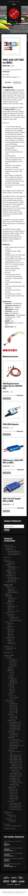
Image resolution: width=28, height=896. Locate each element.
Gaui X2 (12, 706)
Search (7, 529)
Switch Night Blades (12, 578)
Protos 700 (12, 736)
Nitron (11, 695)
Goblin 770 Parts (14, 761)
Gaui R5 (12, 705)
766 (11, 686)
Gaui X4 (12, 663)
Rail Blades (8, 564)
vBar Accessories (11, 611)
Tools (5, 824)
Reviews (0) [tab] (17, 82)
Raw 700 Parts (13, 781)
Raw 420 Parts (13, 776)
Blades (5, 560)
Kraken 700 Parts (14, 775)
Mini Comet (14, 772)
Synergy (9, 684)
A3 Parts (12, 716)
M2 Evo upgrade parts (15, 745)
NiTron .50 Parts (13, 803)
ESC (7, 595)
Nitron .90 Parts (13, 804)
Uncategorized (7, 828)
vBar (9, 609)
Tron (9, 694)
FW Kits (7, 649)
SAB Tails (10, 574)
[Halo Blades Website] (14, 877)
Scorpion (10, 600)
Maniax (9, 589)
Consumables (9, 546)
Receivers (8, 622)
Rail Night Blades (12, 567)
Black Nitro (14, 764)
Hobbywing (10, 598)
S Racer (11, 816)
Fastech (9, 631)
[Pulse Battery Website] (21, 877)
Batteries (8, 586)
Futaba (9, 604)
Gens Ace (10, 587)
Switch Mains (11, 577)
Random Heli (9, 549)
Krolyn (11, 892)
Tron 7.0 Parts (13, 807)
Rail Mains (10, 566)
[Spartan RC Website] (10, 884)
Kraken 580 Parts (14, 773)
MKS (9, 636)
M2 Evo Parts (13, 744)
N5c (11, 692)
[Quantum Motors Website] (17, 884)
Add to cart (7, 398)
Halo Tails (10, 563)
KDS (9, 667)
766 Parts (12, 792)
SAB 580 (12, 681)
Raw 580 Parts (13, 779)
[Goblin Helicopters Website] (6, 877)
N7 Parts (12, 800)
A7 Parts (12, 719)
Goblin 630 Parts (14, 758)
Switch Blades (9, 575)
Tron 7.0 (12, 698)
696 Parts (12, 790)
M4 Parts (12, 748)
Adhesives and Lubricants (12, 825)
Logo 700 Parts (13, 728)
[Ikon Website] (14, 881)
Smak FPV (10, 815)
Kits (7, 656)
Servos (7, 628)
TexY (8, 190)
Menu (14, 4)
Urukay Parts (13, 786)
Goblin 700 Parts (14, 759)
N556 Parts (12, 796)
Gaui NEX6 (12, 660)
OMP (9, 640)
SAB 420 (12, 678)
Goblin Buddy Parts (14, 767)
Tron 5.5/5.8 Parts (14, 806)
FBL (7, 603)
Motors (7, 612)
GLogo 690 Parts (14, 722)
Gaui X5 (12, 664)
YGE (19, 77)
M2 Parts (12, 747)
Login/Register (11, 1)
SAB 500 (12, 680)
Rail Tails (10, 569)
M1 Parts (12, 742)
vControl (10, 643)
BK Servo (10, 629)
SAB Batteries (11, 590)
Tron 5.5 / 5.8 (13, 697)
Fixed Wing (6, 646)
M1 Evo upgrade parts (15, 740)
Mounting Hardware (12, 553)
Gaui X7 (12, 666)
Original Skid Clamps (13, 554)
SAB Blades (8, 571)
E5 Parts (11, 793)
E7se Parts (12, 795)
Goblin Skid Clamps (12, 551)
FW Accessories (9, 648)
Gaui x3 (12, 708)
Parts (7, 700)
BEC (7, 594)
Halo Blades (9, 561)
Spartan (9, 608)
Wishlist (18, 1)
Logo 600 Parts (13, 726)
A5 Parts (12, 717)
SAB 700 (12, 683)
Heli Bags (8, 548)
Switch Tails (10, 580)
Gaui (9, 597)
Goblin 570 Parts (14, 756)
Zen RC (14, 21)
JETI (9, 625)
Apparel (6, 557)
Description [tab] (8, 82)
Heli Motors (12, 617)
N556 (11, 691)
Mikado (9, 669)
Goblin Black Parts (14, 762)
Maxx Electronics (11, 606)
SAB (9, 677)
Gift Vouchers (7, 652)
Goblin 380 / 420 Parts (15, 751)
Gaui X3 (12, 661)
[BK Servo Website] (6, 881)
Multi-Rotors (7, 812)
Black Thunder (15, 765)
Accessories (6, 545)
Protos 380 (12, 733)
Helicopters (6, 655)
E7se (11, 689)
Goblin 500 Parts (14, 754)
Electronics (6, 584)
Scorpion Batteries (12, 592)
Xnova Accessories (14, 620)
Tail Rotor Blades (10, 581)
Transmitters (8, 637)
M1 (10, 672)
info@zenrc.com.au (20, 892)
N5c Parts (12, 798)
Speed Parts (12, 784)
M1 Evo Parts (13, 739)
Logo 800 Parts (13, 730)
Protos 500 (12, 734)
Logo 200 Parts (13, 723)
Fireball (13, 770)
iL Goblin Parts (15, 782)
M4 (10, 675)
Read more (6, 511)
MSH (9, 731)
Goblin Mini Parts (14, 768)
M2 (10, 674)
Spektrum (10, 626)
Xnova (9, 615)
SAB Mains (10, 572)
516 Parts (12, 789)
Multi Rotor (12, 618)
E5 (10, 688)
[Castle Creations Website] (21, 881)
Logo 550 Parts (13, 725)
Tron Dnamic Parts (14, 809)
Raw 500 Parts (13, 778)
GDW (9, 634)
